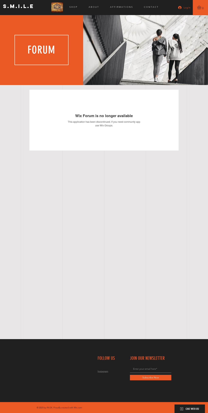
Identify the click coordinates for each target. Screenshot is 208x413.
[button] (201, 7)
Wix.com (78, 407)
